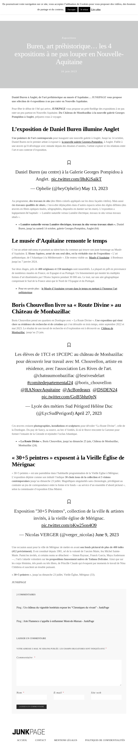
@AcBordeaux (76, 389)
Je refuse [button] (84, 9)
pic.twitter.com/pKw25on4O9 (69, 525)
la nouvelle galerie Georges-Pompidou (82, 141)
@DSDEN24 (105, 389)
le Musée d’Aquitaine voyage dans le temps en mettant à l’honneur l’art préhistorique (68, 290)
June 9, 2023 (107, 534)
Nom (20, 692)
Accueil (22, 740)
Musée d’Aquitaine (99, 257)
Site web (96, 692)
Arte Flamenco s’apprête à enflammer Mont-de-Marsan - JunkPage (58, 621)
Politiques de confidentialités (105, 740)
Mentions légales (65, 740)
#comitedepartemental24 (50, 382)
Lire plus (96, 9)
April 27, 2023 (88, 413)
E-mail (59, 692)
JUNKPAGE (58, 108)
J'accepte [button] (71, 9)
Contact (40, 740)
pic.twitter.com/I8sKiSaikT (76, 179)
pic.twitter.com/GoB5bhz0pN (69, 396)
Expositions (69, 37)
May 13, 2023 (95, 188)
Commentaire (24, 657)
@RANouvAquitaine (40, 389)
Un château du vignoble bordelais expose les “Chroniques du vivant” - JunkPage (66, 607)
